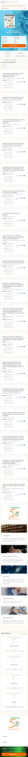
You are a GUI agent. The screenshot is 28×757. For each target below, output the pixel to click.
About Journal (5, 8)
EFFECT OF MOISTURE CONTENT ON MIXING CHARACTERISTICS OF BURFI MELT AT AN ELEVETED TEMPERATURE (13, 237)
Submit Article (13, 45)
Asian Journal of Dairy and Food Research (13, 6)
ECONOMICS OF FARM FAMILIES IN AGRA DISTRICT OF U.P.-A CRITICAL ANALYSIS (12, 98)
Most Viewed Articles (20, 55)
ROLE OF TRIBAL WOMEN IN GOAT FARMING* (11, 214)
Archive (7, 55)
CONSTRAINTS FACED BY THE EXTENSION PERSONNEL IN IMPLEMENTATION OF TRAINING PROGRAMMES (13, 462)
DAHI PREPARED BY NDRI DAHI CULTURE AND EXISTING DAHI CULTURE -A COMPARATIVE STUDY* (12, 75)
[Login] (17, 2)
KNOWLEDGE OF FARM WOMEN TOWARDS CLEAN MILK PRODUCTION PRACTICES (13, 144)
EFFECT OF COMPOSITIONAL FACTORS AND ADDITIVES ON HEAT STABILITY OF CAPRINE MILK (13, 486)
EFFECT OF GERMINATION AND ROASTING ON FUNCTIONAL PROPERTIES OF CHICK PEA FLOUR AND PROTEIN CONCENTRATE (13, 438)
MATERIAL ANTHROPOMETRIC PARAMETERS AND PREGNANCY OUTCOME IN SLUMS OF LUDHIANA (13, 414)
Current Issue (7, 52)
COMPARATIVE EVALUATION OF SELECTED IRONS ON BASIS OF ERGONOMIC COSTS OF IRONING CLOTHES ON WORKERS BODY (13, 169)
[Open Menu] (2, 2)
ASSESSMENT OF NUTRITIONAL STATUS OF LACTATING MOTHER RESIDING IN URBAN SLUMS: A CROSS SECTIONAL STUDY (13, 390)
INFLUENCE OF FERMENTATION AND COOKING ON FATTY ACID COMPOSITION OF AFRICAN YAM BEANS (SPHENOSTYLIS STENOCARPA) (13, 285)
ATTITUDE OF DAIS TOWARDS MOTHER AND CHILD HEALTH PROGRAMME (13, 191)
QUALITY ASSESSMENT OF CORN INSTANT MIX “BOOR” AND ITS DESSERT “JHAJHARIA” (13, 261)
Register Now (13, 754)
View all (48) (24, 633)
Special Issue (20, 52)
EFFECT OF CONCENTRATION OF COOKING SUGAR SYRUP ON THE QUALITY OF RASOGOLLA (13, 121)
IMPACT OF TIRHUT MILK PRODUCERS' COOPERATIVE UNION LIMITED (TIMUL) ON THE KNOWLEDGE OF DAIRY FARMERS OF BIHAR (13, 339)
